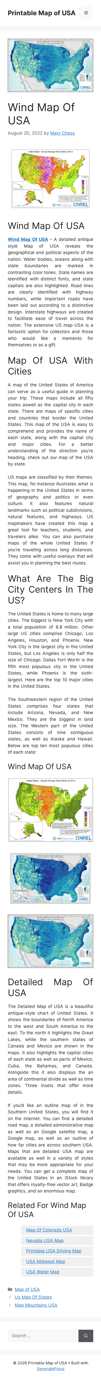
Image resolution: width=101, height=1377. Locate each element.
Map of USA (27, 1289)
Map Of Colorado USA (49, 1230)
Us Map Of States (33, 1297)
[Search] (85, 1336)
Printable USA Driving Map (53, 1250)
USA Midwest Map (45, 1261)
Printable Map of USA (42, 13)
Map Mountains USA (36, 1305)
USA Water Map (42, 1271)
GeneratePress (50, 1368)
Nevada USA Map (44, 1240)
